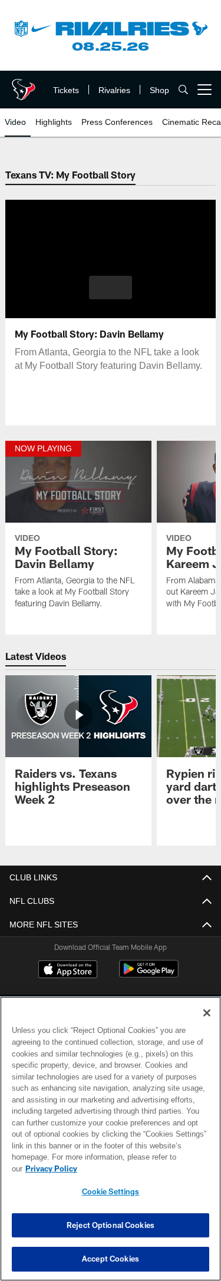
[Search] (183, 90)
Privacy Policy (51, 1168)
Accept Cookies (110, 1258)
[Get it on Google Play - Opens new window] (149, 975)
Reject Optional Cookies (110, 1225)
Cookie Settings (111, 1191)
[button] (110, 287)
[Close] (207, 1013)
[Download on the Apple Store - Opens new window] (67, 970)
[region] (110, 1138)
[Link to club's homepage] (23, 84)
